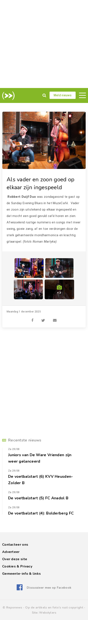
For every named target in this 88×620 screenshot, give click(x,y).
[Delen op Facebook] (32, 318)
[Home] (8, 95)
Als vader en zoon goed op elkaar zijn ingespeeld (41, 183)
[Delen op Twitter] (43, 318)
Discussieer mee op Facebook (49, 588)
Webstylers (47, 613)
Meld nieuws (63, 95)
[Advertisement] (44, 44)
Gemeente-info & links (21, 573)
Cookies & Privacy (17, 566)
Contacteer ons (15, 544)
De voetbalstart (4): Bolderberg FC (41, 513)
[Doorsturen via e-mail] (55, 318)
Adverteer (11, 552)
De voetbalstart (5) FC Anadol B (38, 498)
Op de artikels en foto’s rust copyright (54, 607)
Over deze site (14, 559)
